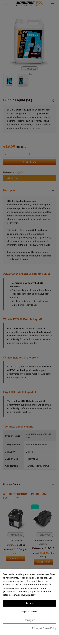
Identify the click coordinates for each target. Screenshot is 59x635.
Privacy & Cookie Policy (44, 628)
